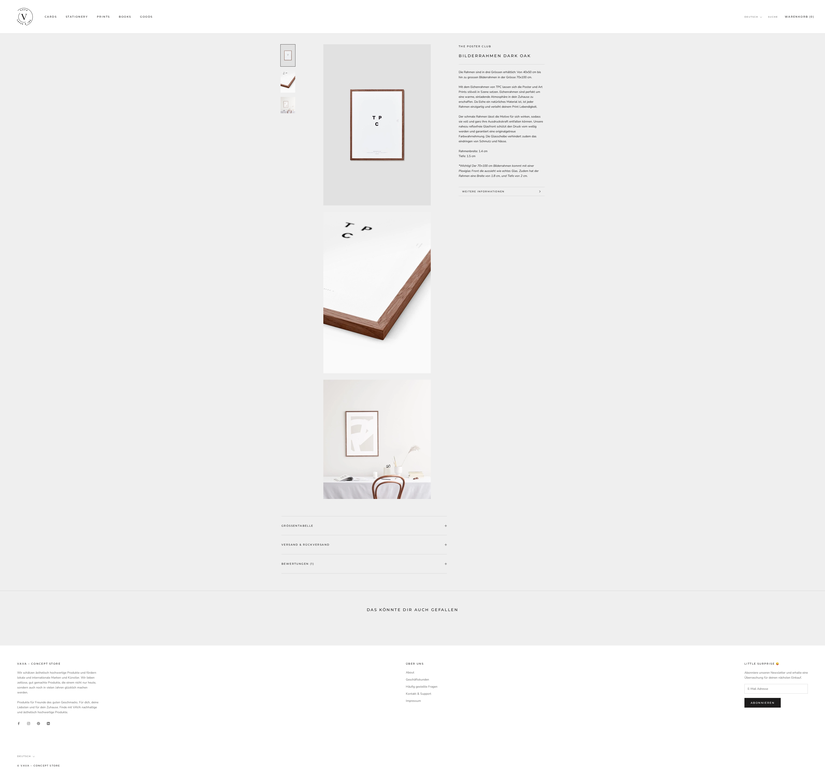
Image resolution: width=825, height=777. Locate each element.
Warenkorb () (799, 16)
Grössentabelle (297, 525)
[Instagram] (28, 723)
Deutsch (751, 16)
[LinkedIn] (48, 723)
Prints (103, 16)
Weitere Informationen (483, 191)
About (410, 672)
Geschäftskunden (417, 680)
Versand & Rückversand (305, 544)
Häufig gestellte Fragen (421, 687)
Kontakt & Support (418, 694)
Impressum (413, 701)
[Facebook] (18, 723)
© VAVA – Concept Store (38, 765)
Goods (146, 16)
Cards (51, 16)
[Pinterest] (38, 723)
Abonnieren (763, 702)
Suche (773, 16)
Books (125, 16)
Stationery (77, 16)
